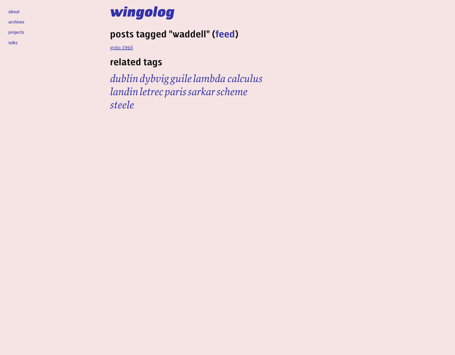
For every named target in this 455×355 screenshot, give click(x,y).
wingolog (142, 11)
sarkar (201, 91)
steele (122, 104)
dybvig (154, 78)
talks (12, 42)
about (13, 11)
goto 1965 (121, 47)
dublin (124, 78)
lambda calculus (228, 78)
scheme (232, 91)
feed (225, 33)
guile (181, 78)
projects (16, 32)
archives (16, 21)
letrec (151, 91)
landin (124, 91)
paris (175, 91)
